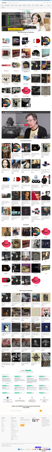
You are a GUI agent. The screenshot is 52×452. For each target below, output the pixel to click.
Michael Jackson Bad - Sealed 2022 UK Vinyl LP (45, 185)
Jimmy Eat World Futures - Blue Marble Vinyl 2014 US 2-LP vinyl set (35, 349)
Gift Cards (12, 428)
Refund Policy (13, 429)
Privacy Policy (13, 434)
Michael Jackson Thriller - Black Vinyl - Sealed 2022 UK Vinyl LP (26, 170)
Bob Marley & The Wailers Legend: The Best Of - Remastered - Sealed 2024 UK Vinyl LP (25, 202)
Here (27, 34)
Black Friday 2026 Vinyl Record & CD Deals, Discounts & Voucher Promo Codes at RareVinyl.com (30, 443)
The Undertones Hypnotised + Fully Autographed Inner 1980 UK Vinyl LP (25, 349)
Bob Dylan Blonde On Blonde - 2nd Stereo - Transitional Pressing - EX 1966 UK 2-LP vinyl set (25, 334)
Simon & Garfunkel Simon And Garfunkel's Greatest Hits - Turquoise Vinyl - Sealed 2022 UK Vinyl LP (6, 218)
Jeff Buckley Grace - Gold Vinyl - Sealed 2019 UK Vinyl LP (25, 186)
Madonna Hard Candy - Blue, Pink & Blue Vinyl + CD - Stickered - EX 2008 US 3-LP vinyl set (45, 319)
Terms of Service (6, 443)
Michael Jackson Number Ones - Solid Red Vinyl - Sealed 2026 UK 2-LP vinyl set (16, 186)
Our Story (41, 5)
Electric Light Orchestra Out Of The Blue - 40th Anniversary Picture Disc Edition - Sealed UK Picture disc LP (16, 155)
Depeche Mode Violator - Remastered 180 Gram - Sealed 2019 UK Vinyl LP (25, 217)
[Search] (44, 3)
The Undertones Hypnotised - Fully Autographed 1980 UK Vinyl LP (16, 349)
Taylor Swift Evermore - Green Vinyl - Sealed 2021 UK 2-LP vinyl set (6, 202)
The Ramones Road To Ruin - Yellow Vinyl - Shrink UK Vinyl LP (25, 318)
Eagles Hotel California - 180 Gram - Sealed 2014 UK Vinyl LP (35, 170)
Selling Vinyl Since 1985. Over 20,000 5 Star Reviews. (26, 9)
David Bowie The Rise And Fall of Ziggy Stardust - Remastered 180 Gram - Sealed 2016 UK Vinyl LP (16, 202)
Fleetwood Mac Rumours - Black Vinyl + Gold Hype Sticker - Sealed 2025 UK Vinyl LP (45, 155)
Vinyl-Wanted (11, 401)
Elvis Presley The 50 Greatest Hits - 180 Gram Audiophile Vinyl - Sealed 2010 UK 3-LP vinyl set (35, 202)
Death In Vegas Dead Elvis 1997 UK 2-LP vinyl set (25, 363)
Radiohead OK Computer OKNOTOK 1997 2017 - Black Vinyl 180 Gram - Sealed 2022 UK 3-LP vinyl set (35, 187)
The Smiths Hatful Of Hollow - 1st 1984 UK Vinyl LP (6, 333)
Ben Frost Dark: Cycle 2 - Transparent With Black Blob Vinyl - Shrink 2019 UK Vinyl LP (6, 364)
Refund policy (11, 443)
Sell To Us (36, 5)
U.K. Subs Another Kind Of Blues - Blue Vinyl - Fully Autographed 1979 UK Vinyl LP (45, 334)
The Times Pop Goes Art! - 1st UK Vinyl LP (16, 304)
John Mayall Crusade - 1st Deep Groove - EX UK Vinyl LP (35, 304)
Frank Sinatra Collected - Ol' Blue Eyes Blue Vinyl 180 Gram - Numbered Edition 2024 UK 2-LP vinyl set (6, 186)
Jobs (11, 422)
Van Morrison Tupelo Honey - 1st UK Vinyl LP (45, 304)
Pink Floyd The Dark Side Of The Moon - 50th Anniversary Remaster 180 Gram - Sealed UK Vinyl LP (45, 171)
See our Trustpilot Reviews (15, 430)
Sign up (22, 425)
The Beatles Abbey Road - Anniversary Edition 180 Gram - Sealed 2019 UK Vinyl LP (16, 171)
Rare (16, 5)
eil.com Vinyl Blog (13, 435)
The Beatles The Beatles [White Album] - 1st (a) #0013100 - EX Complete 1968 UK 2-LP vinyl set (35, 319)
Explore (24, 5)
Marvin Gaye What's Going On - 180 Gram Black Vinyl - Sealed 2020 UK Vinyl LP (45, 217)
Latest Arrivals (7, 5)
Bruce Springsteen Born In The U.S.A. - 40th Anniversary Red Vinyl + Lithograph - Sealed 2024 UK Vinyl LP (35, 218)
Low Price (29, 5)
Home (3, 5)
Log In (49, 5)
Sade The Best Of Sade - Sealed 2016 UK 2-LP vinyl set (6, 170)
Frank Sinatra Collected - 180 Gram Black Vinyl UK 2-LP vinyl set (35, 154)
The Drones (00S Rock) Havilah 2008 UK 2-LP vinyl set (16, 334)
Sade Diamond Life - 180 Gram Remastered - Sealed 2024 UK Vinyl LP (16, 217)
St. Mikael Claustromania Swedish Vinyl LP (6, 318)
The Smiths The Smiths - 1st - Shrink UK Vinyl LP (25, 304)
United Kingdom (45, 447)
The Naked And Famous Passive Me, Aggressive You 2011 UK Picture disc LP (6, 349)
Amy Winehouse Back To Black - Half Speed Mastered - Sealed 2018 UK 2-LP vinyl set (25, 155)
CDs (33, 5)
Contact (3, 7)
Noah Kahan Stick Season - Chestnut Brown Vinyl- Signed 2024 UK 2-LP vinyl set (35, 334)
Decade (20, 5)
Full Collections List (15, 443)
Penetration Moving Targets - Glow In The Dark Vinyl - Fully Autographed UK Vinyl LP (16, 319)
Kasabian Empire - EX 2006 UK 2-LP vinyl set (35, 363)
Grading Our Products (14, 431)
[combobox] (25, 3)
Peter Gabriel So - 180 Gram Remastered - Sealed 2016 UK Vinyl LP (45, 202)
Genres (12, 5)
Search (2, 443)
